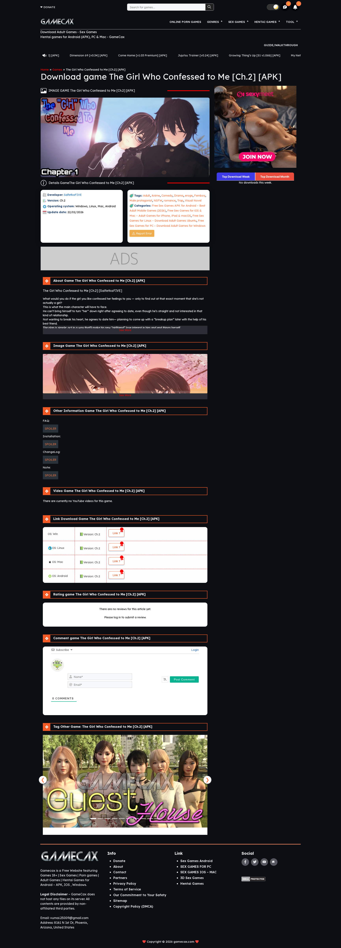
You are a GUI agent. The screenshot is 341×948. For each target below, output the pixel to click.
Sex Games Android (196, 861)
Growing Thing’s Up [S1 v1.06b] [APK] (199, 55)
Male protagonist (140, 200)
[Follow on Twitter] (255, 862)
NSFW (158, 200)
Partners (120, 878)
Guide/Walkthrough (281, 45)
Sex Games (236, 22)
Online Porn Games (185, 22)
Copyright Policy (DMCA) (133, 906)
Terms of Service (127, 889)
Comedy (166, 195)
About (118, 867)
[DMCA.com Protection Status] (253, 879)
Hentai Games (192, 883)
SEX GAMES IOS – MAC (198, 872)
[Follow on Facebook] (245, 862)
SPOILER (50, 428)
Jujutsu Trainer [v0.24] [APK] (142, 55)
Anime (156, 195)
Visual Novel (193, 200)
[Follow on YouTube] (264, 862)
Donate (49, 7)
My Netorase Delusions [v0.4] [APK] (260, 55)
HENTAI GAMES (265, 22)
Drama (178, 195)
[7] (295, 7)
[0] (285, 7)
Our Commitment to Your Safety (139, 895)
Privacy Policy (124, 883)
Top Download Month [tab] (274, 176)
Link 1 (116, 533)
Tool (290, 22)
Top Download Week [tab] (236, 176)
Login (194, 650)
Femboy (199, 195)
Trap (180, 200)
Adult (146, 195)
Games (57, 69)
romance (170, 200)
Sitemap (120, 901)
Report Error (144, 233)
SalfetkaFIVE (73, 195)
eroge (189, 195)
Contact (119, 872)
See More (125, 330)
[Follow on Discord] (273, 862)
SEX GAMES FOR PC (195, 867)
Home (45, 69)
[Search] (209, 7)
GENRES (213, 22)
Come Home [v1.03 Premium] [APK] (87, 55)
